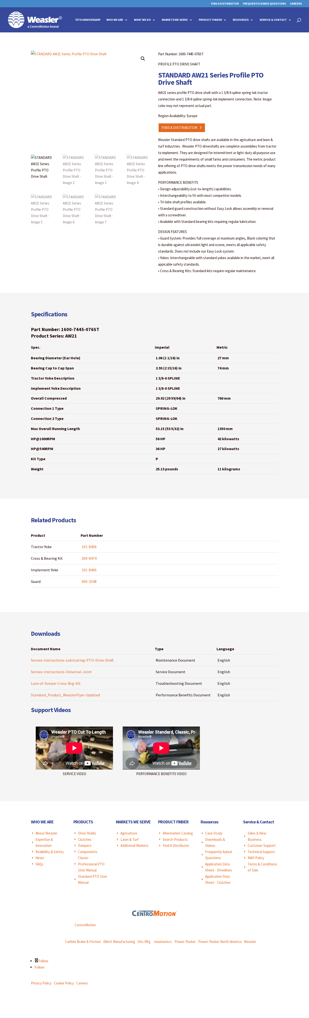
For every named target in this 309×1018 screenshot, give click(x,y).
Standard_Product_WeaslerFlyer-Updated (65, 695)
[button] (143, 58)
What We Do (142, 19)
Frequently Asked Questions (264, 3)
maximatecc (163, 941)
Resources (241, 19)
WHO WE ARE (42, 822)
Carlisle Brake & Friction (83, 941)
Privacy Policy (41, 983)
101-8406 (89, 546)
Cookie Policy (64, 983)
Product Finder (210, 19)
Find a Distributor (179, 127)
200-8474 (89, 558)
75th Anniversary (87, 19)
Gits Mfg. (144, 941)
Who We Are (114, 19)
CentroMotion (85, 925)
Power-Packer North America (220, 941)
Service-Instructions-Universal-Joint (61, 671)
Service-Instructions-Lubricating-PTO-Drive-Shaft (72, 660)
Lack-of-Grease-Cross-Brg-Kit (56, 683)
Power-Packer (185, 941)
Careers (296, 3)
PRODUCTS (83, 822)
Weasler (250, 941)
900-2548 (89, 581)
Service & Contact (273, 19)
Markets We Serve (175, 19)
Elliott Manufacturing (119, 941)
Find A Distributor (225, 3)
